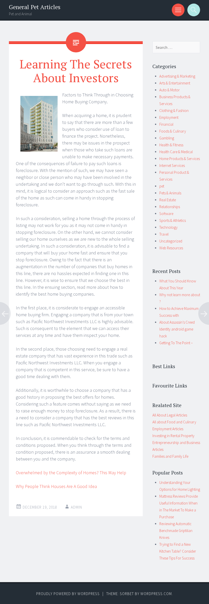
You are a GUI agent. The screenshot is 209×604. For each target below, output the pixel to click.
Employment (168, 117)
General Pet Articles (34, 7)
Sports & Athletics (172, 220)
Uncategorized (170, 241)
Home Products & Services (179, 158)
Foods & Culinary (172, 131)
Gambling (166, 138)
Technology (168, 227)
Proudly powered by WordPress (68, 593)
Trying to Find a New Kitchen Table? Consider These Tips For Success (177, 551)
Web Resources (171, 248)
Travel (163, 234)
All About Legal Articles (169, 415)
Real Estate (167, 199)
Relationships (169, 206)
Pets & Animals (170, 193)
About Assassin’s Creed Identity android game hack (177, 329)
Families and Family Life (170, 456)
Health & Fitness (171, 144)
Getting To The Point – (176, 342)
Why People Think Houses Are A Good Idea (56, 486)
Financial (166, 124)
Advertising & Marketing (177, 76)
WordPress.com (156, 593)
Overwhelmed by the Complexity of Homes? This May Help (71, 473)
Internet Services (172, 165)
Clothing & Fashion (174, 110)
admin (76, 507)
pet (161, 186)
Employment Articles (167, 428)
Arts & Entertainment (174, 83)
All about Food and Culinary (174, 422)
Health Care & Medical (176, 151)
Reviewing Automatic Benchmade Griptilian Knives (175, 530)
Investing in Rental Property (173, 435)
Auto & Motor (169, 90)
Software (166, 213)
